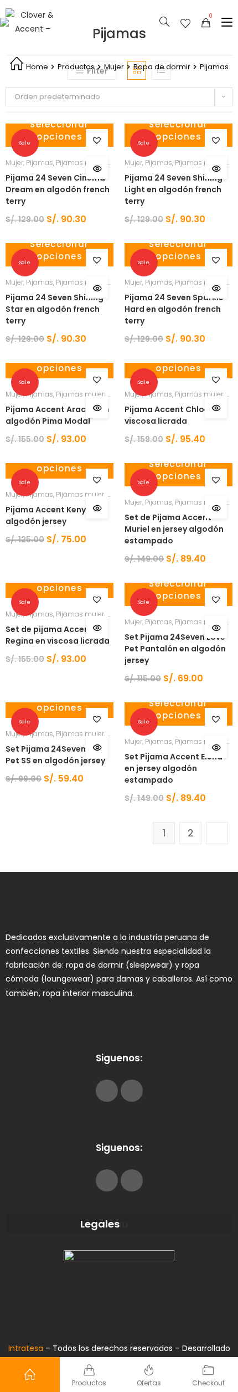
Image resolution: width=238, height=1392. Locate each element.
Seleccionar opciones (59, 131)
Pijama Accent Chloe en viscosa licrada (173, 415)
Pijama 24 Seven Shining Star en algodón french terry (55, 309)
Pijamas (39, 162)
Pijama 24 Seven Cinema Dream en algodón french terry (58, 189)
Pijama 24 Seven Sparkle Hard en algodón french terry (174, 309)
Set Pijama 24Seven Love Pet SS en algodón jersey (56, 754)
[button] (97, 140)
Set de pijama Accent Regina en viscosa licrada (58, 635)
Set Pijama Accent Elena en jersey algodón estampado (174, 768)
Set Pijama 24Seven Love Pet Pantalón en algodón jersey (175, 648)
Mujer (14, 162)
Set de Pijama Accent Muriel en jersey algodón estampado (174, 529)
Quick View (97, 168)
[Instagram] (132, 1091)
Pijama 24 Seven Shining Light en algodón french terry (174, 189)
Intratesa (26, 1348)
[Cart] (205, 22)
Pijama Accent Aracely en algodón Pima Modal (57, 415)
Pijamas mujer (80, 162)
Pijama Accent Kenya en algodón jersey (54, 515)
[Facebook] (107, 1091)
